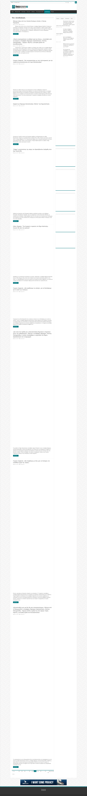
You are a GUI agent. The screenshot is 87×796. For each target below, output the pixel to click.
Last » (13, 774)
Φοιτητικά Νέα (17, 11)
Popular (62, 18)
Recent (58, 18)
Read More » (16, 33)
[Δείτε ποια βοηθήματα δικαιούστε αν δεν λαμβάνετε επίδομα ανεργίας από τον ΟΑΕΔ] (59, 39)
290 (22, 771)
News (13, 11)
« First (13, 771)
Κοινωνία (28, 11)
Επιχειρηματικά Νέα (40, 11)
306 (32, 771)
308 (38, 771)
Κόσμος (52, 11)
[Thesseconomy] (20, 6)
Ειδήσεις (33, 11)
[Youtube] (68, 2)
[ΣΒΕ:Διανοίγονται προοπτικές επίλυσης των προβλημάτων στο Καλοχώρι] (59, 45)
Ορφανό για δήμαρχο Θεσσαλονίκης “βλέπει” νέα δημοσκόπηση (31, 104)
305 (29, 771)
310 (45, 771)
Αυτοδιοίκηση (47, 11)
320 (48, 772)
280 (19, 771)
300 (24, 771)
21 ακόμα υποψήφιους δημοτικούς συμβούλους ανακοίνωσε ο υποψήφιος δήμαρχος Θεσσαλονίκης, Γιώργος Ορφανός (64, 31)
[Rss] (65, 2)
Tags (72, 18)
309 (40, 771)
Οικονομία (23, 11)
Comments (67, 18)
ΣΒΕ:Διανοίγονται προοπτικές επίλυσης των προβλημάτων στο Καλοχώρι (68, 45)
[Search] (76, 2)
